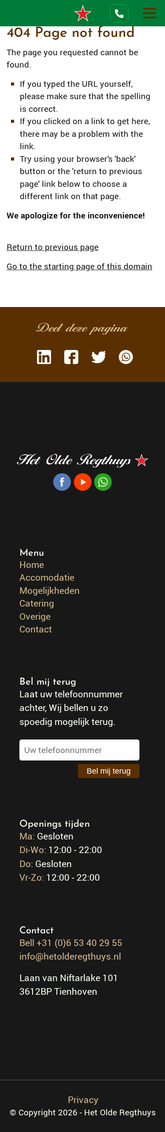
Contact (35, 629)
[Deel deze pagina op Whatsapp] (123, 358)
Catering (36, 603)
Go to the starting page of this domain (79, 266)
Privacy (83, 1099)
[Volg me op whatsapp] (103, 481)
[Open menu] (149, 13)
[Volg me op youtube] (83, 481)
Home (31, 564)
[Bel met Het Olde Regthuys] (119, 13)
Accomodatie (46, 577)
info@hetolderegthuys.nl (70, 956)
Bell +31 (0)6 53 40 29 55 (70, 942)
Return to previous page (53, 247)
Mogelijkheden (49, 590)
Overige (35, 616)
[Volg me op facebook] (62, 481)
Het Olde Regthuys (83, 13)
